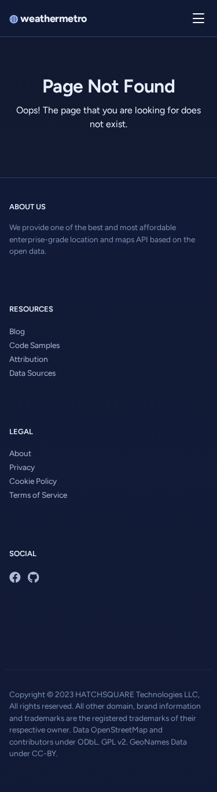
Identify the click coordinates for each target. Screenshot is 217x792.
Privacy (22, 467)
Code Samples (34, 345)
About (20, 453)
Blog (17, 331)
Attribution (28, 359)
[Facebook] (15, 577)
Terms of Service (38, 494)
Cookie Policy (33, 481)
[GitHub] (33, 577)
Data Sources (32, 373)
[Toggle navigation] (198, 18)
